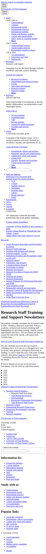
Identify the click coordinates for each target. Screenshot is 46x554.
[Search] (31, 170)
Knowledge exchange (15, 267)
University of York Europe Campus (20, 443)
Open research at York (15, 286)
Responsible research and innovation (21, 288)
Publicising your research (16, 263)
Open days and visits (14, 506)
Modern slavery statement (16, 544)
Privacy (9, 539)
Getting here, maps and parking (18, 522)
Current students (12, 465)
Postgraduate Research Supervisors (20, 407)
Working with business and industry (20, 251)
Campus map (11, 434)
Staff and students (13, 174)
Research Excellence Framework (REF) (22, 272)
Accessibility (11, 546)
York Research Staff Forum (22, 402)
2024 (5, 375)
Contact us (10, 436)
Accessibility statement (23, 2)
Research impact (12, 260)
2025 (5, 373)
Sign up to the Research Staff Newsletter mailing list (22, 341)
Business (9, 95)
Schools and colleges (14, 470)
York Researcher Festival (21, 396)
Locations (10, 209)
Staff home (10, 301)
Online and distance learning (17, 497)
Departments (11, 200)
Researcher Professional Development (26, 400)
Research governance (14, 270)
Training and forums (14, 276)
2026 (5, 371)
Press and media (12, 479)
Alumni (9, 206)
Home (3, 301)
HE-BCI (9, 295)
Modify (9, 551)
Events (9, 204)
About (8, 131)
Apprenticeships (12, 499)
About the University (14, 517)
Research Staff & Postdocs (17, 391)
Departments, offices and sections (19, 519)
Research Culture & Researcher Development (24, 290)
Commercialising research (16, 265)
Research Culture (13, 405)
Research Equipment (14, 279)
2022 (5, 380)
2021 (5, 382)
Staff (8, 472)
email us (21, 355)
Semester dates (12, 528)
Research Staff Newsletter (18, 306)
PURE (9, 274)
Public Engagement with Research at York (23, 292)
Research (10, 62)
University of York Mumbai (17, 441)
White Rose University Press (17, 297)
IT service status (12, 526)
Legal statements (13, 537)
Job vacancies (11, 524)
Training (9, 412)
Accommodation (13, 504)
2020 (5, 384)
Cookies (9, 542)
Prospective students (14, 463)
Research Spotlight (13, 414)
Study (8, 18)
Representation (17, 398)
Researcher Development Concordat (20, 409)
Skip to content (7, 2)
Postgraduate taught (14, 492)
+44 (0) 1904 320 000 (15, 438)
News (8, 202)
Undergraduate (12, 490)
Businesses (10, 477)
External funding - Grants (16, 253)
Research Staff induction (16, 249)
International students (14, 468)
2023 (5, 377)
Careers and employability (16, 502)
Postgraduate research (15, 495)
